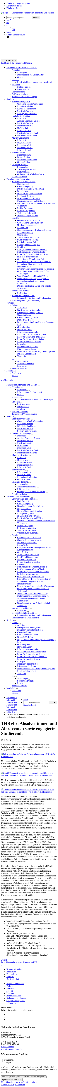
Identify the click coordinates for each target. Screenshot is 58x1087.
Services (10, 620)
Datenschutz (11, 974)
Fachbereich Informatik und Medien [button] (21, 67)
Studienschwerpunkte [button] (21, 101)
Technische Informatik (26, 213)
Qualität (20, 77)
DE (13, 27)
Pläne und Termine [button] (20, 164)
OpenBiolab (22, 235)
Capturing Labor (24, 315)
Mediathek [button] (11, 371)
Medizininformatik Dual (27, 133)
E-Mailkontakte (7, 1046)
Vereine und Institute (20, 608)
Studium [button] (10, 99)
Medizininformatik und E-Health (31, 201)
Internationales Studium (27, 160)
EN (13, 30)
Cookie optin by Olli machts (13, 1084)
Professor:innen (23, 87)
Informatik (21, 118)
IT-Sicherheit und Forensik (28, 198)
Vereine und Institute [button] (20, 291)
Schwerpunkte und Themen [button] (23, 181)
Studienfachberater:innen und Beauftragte (35, 82)
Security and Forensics (27, 113)
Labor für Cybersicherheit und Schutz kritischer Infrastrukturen (33, 255)
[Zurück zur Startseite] (27, 13)
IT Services (11, 1003)
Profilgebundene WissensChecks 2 (32, 249)
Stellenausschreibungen (16, 998)
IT (13, 676)
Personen (16, 402)
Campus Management (15, 1000)
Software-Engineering (26, 210)
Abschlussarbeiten (19, 177)
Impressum (11, 972)
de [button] (7, 25)
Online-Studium (24, 162)
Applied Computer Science (28, 121)
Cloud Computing (25, 186)
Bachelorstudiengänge (21, 433)
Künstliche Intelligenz (26, 109)
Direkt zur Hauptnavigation (18, 3)
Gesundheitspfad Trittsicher (29, 220)
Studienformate (18, 470)
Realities (21, 247)
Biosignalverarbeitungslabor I (29, 310)
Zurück (4, 960)
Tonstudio (21, 356)
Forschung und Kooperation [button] (18, 179)
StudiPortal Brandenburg (27, 240)
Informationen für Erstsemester (30, 75)
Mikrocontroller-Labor (26, 349)
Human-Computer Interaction (29, 193)
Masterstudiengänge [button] (20, 138)
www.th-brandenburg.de (11, 1049)
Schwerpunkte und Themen (23, 499)
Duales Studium (24, 157)
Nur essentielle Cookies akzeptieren (31, 1077)
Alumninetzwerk (13, 996)
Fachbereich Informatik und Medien (16, 63)
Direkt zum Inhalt (13, 6)
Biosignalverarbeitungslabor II (30, 312)
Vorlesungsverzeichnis (26, 169)
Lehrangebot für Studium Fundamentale (34, 298)
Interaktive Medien (25, 106)
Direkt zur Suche (13, 8)
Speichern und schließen (11, 1080)
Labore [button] (15, 305)
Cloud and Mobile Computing (30, 104)
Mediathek (11, 688)
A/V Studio (22, 308)
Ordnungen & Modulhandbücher (31, 174)
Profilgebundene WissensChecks (31, 252)
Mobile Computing (25, 208)
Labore (15, 622)
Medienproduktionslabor (27, 346)
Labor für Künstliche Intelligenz (31, 337)
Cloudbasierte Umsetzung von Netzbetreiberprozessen (30, 224)
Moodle (9, 991)
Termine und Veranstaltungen (24, 96)
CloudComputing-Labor (27, 317)
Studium (10, 416)
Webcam (10, 976)
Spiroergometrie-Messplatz (28, 244)
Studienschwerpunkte (21, 419)
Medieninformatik (25, 126)
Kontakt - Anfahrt (14, 969)
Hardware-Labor (24, 329)
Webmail (10, 986)
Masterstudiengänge (20, 455)
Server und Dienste (25, 363)
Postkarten (16, 373)
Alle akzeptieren (8, 1077)
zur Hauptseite (7, 380)
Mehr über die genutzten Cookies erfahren (19, 1082)
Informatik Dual (24, 130)
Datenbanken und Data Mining (30, 189)
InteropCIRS (22, 227)
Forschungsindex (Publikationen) (26, 300)
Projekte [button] (15, 218)
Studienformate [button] (18, 152)
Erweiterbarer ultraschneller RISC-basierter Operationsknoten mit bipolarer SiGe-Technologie (35, 271)
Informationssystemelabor (28, 332)
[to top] (1, 965)
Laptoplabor (22, 344)
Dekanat (15, 397)
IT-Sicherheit (22, 128)
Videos (15, 375)
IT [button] (13, 358)
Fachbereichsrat (18, 92)
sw (7, 22)
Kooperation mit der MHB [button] (23, 295)
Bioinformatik (23, 184)
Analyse (7, 1062)
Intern (8, 32)
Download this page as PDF (25, 962)
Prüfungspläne (23, 172)
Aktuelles (16, 387)
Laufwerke (22, 366)
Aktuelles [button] (16, 70)
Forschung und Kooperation (18, 496)
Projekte (15, 535)
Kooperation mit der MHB (23, 613)
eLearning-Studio (24, 327)
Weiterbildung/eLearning (27, 215)
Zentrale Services (19, 368)
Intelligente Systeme (25, 196)
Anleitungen (22, 361)
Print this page (7, 962)
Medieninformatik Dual (27, 135)
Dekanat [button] (15, 79)
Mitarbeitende (23, 89)
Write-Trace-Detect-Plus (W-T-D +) (32, 276)
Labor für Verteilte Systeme (29, 341)
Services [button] (10, 303)
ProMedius (22, 293)
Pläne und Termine (20, 482)
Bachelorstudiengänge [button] (21, 116)
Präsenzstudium (24, 155)
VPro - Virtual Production (28, 237)
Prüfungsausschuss (20, 94)
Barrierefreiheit (12, 979)
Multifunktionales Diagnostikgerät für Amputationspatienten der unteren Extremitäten (33, 281)
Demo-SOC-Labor (25, 320)
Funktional (8, 1060)
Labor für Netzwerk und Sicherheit (32, 339)
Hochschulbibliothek (15, 983)
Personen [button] (16, 84)
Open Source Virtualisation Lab (30, 259)
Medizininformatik (25, 111)
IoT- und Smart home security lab (31, 334)
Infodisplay (22, 72)
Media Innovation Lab (26, 242)
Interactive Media (24, 145)
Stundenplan (22, 167)
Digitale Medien (24, 143)
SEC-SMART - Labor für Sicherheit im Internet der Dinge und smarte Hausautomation (34, 264)
